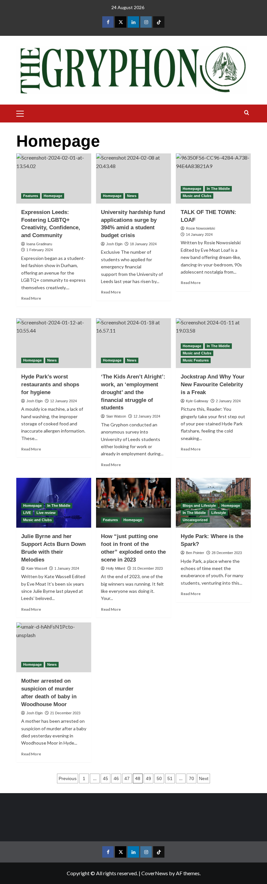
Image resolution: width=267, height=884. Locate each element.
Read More (31, 298)
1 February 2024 (39, 250)
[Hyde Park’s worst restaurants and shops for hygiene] (53, 343)
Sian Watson (116, 416)
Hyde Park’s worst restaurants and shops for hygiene (50, 384)
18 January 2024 (143, 244)
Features (30, 196)
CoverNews (154, 873)
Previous (68, 778)
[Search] (247, 113)
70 (191, 778)
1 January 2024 (66, 568)
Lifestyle (218, 513)
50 (159, 778)
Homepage (53, 196)
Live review (46, 513)
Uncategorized (195, 520)
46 (116, 778)
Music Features (196, 360)
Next (203, 778)
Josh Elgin (114, 244)
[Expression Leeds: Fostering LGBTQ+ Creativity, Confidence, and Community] (53, 178)
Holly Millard (115, 568)
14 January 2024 (199, 234)
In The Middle (218, 189)
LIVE (27, 513)
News (131, 196)
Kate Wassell (36, 568)
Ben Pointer (195, 553)
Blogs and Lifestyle (199, 505)
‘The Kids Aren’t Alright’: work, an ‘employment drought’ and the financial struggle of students (133, 392)
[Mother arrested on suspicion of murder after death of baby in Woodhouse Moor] (53, 647)
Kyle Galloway (197, 401)
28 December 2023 (227, 553)
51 (170, 778)
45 (105, 778)
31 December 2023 (148, 568)
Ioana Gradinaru (39, 244)
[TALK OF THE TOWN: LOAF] (213, 178)
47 (127, 778)
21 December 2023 (65, 713)
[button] (22, 113)
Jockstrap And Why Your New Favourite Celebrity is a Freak (213, 384)
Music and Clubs (197, 196)
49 (148, 778)
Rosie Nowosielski (200, 228)
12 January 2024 (63, 401)
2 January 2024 (228, 401)
